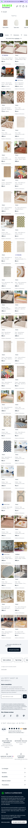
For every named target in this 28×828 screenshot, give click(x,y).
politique (15, 817)
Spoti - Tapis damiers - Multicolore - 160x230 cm (7, 108)
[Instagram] (17, 716)
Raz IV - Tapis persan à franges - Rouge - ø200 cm (7, 557)
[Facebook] (11, 716)
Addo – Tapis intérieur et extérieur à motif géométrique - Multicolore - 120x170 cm (7, 384)
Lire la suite (4, 669)
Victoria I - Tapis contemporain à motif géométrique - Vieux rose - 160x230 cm (7, 534)
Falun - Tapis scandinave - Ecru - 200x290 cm (7, 208)
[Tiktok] (4, 716)
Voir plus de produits (14, 649)
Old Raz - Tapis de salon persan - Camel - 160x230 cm (7, 84)
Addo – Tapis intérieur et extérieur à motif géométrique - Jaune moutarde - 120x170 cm (7, 260)
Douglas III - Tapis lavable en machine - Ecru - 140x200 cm (7, 508)
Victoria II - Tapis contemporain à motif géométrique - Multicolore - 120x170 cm (20, 509)
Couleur (7, 35)
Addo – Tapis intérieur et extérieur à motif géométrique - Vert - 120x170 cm (20, 235)
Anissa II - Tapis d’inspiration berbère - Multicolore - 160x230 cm (7, 234)
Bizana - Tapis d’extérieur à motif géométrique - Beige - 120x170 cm (7, 59)
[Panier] (23, 6)
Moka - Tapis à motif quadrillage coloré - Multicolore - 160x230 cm (7, 608)
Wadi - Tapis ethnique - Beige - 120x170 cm (6, 333)
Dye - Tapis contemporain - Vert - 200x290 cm (7, 408)
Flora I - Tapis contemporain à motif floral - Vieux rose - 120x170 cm (20, 110)
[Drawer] (7, 6)
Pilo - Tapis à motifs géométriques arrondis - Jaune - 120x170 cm (20, 633)
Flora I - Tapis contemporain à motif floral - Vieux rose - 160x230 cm (7, 135)
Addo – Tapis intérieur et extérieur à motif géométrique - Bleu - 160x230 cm (20, 434)
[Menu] (26, 6)
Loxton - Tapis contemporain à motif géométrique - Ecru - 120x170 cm (6, 160)
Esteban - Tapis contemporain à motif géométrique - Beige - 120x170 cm (19, 484)
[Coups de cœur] (20, 6)
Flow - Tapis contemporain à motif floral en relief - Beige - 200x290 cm (20, 608)
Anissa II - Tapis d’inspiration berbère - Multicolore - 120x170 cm (7, 434)
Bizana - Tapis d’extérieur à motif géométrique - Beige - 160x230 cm (20, 59)
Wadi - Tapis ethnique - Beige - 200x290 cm (19, 333)
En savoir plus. (23, 709)
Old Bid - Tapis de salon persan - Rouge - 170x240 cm (20, 558)
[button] (14, 37)
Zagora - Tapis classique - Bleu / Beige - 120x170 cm (20, 383)
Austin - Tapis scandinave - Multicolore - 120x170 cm (20, 308)
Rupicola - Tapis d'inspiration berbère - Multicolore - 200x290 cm (7, 309)
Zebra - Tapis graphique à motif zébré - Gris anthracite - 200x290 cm (7, 633)
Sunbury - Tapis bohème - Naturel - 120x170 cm (7, 183)
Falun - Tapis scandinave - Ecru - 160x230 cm (20, 358)
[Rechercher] (17, 6)
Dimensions (16, 35)
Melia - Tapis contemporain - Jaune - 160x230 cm (20, 283)
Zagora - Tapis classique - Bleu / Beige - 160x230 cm (7, 358)
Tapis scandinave (7, 660)
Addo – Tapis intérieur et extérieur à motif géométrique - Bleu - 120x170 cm (7, 459)
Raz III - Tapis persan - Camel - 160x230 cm (19, 83)
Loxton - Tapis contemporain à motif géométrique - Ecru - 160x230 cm (19, 534)
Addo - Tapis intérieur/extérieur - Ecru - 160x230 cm (20, 583)
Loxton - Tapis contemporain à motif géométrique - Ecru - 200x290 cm (19, 409)
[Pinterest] (24, 716)
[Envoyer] (25, 696)
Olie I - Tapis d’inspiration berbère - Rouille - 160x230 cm (20, 159)
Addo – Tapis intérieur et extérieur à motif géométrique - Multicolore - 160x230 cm (20, 185)
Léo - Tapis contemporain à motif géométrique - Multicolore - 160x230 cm (20, 209)
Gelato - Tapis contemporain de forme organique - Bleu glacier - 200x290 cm (7, 584)
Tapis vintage (18, 660)
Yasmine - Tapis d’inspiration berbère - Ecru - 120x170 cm (20, 259)
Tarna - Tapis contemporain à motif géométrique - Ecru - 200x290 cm (19, 135)
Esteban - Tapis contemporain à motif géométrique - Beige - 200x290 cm (19, 459)
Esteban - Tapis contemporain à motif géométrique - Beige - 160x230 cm (6, 484)
